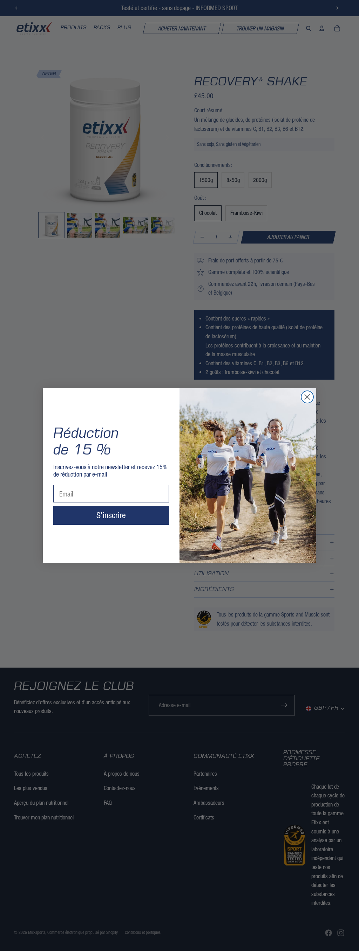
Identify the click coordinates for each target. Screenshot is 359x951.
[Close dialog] (307, 397)
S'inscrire (111, 515)
